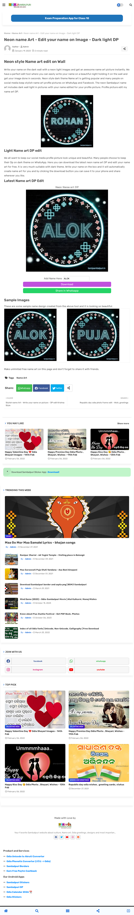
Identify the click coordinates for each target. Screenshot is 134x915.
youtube (101, 670)
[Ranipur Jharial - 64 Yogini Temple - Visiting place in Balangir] (11, 559)
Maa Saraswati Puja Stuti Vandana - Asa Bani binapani (48, 570)
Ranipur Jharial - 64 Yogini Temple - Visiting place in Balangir (52, 555)
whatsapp (101, 661)
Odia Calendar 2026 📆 (19, 892)
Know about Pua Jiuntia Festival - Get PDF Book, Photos (49, 614)
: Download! (52, 472)
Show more (123, 423)
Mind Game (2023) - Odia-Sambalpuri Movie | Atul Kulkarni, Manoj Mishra (58, 599)
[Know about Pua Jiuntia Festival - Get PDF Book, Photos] (11, 618)
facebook (38, 661)
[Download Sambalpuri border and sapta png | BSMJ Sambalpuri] (11, 589)
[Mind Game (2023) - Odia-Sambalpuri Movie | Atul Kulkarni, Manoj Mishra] (11, 603)
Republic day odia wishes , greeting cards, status (96, 784)
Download (67, 284)
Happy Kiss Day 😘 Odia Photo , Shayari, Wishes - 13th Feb (108, 453)
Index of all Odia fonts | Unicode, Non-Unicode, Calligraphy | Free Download (59, 628)
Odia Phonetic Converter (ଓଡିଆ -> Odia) (28, 861)
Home (7, 33)
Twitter (58, 388)
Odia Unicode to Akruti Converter (25, 856)
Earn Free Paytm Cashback (22, 871)
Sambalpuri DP (15, 887)
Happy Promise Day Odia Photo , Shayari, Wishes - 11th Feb (66, 453)
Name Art (17, 33)
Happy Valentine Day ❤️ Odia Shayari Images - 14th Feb (21, 453)
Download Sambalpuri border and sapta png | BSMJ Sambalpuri (53, 584)
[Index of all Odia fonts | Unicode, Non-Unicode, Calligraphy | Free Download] (11, 633)
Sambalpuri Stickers (18, 882)
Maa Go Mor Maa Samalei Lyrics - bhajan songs (40, 542)
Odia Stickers (14, 897)
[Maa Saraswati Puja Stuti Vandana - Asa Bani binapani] (11, 574)
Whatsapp (25, 388)
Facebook (43, 388)
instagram (38, 670)
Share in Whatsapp (67, 290)
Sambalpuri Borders (18, 866)
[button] (130, 5)
